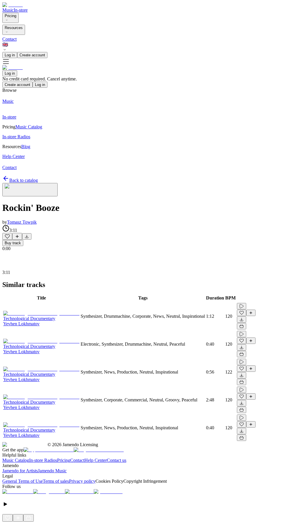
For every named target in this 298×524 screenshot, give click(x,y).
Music (8, 10)
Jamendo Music (52, 470)
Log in (10, 55)
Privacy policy (82, 481)
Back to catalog (23, 180)
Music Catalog (15, 460)
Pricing (10, 16)
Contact (9, 39)
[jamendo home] (12, 4)
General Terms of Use (22, 481)
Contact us (116, 460)
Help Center (95, 460)
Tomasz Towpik (22, 222)
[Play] (30, 189)
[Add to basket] (241, 326)
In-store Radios (43, 460)
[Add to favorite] (7, 236)
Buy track (13, 243)
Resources (14, 28)
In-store (21, 10)
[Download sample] (26, 236)
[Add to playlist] (17, 236)
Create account (32, 55)
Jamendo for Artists (20, 470)
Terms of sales (56, 481)
